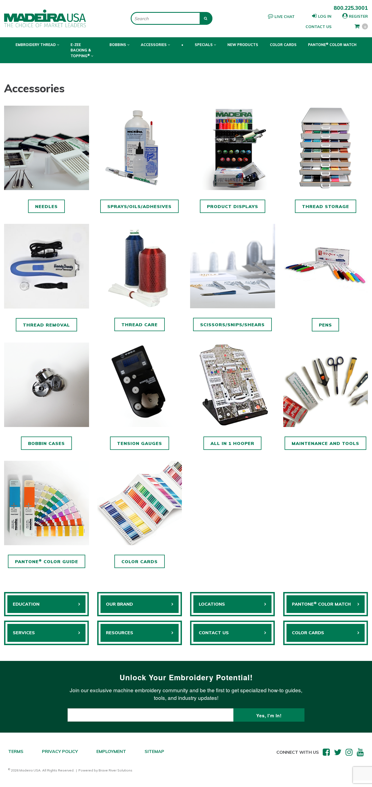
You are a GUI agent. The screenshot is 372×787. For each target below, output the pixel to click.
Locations (212, 604)
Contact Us (318, 26)
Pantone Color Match (332, 44)
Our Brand (119, 604)
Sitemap (154, 751)
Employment (111, 751)
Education (26, 604)
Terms (15, 751)
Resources (119, 632)
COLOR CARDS (308, 632)
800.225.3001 (351, 8)
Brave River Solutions (115, 770)
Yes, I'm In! (269, 715)
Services (24, 632)
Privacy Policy (60, 751)
